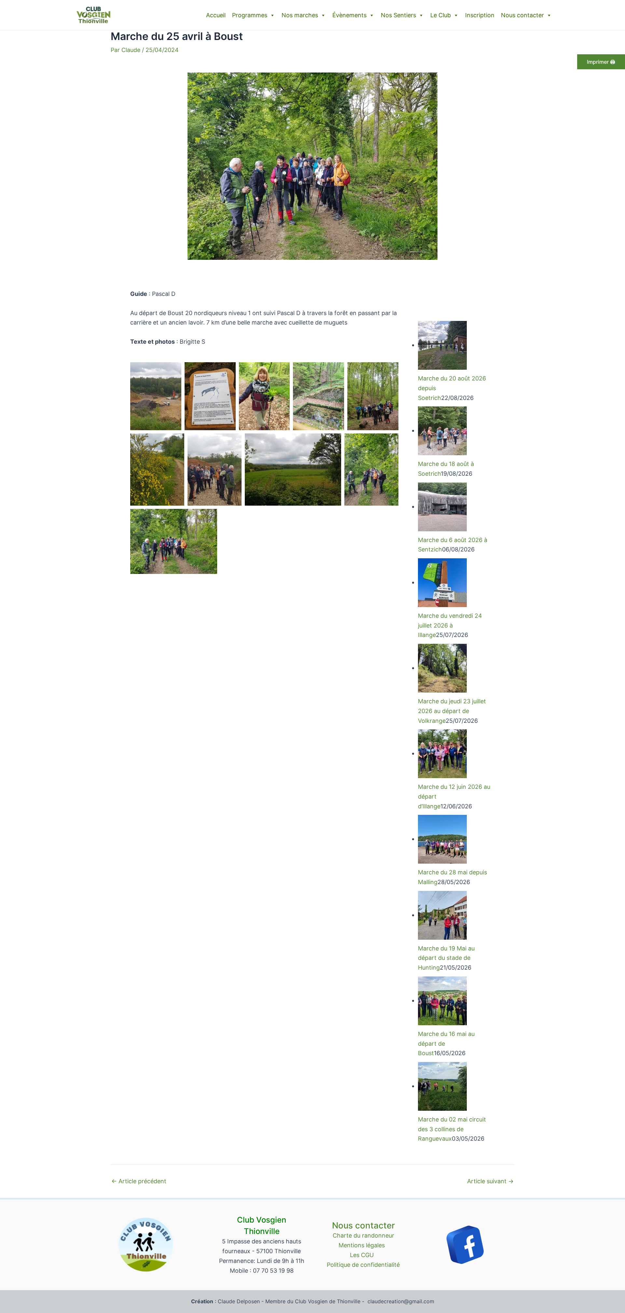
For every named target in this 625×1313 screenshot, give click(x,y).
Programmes (249, 15)
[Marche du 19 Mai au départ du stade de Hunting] (442, 914)
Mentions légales (363, 1245)
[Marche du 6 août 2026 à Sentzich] (442, 506)
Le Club (440, 15)
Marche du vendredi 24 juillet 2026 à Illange (450, 625)
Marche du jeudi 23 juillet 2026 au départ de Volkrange (452, 711)
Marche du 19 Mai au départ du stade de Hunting (446, 958)
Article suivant (490, 1181)
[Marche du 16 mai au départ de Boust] (442, 1000)
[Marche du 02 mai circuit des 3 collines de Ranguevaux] (442, 1085)
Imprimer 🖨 (601, 62)
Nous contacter (522, 15)
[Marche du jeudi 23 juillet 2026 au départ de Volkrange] (442, 667)
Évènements (349, 15)
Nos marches (300, 15)
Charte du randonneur (363, 1235)
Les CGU (363, 1255)
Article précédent (138, 1181)
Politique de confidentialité (363, 1264)
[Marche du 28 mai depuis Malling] (442, 838)
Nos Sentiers (398, 15)
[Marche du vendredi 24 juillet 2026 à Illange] (442, 582)
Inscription (479, 15)
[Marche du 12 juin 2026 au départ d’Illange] (442, 753)
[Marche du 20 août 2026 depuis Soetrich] (442, 344)
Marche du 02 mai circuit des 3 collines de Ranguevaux (452, 1129)
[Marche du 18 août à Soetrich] (442, 430)
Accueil (216, 15)
